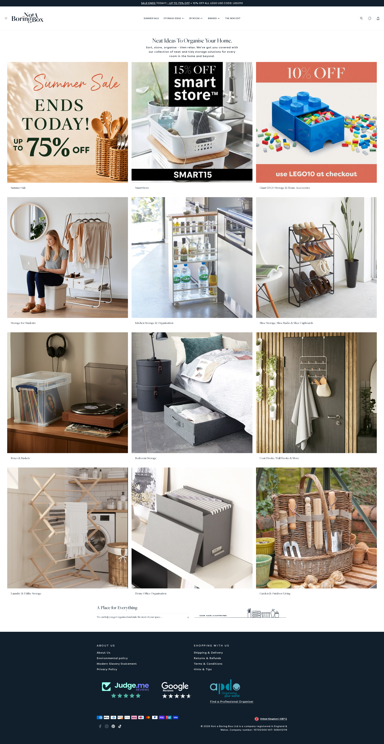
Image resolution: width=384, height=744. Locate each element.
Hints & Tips (203, 669)
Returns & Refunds (207, 658)
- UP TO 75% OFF (178, 3)
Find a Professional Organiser (232, 701)
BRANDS (212, 18)
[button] (6, 18)
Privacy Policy (107, 669)
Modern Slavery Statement (117, 663)
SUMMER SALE (151, 18)
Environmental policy (112, 658)
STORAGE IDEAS (172, 18)
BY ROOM (194, 18)
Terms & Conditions (208, 663)
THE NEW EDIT (232, 18)
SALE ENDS (148, 3)
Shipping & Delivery (208, 652)
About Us (103, 652)
